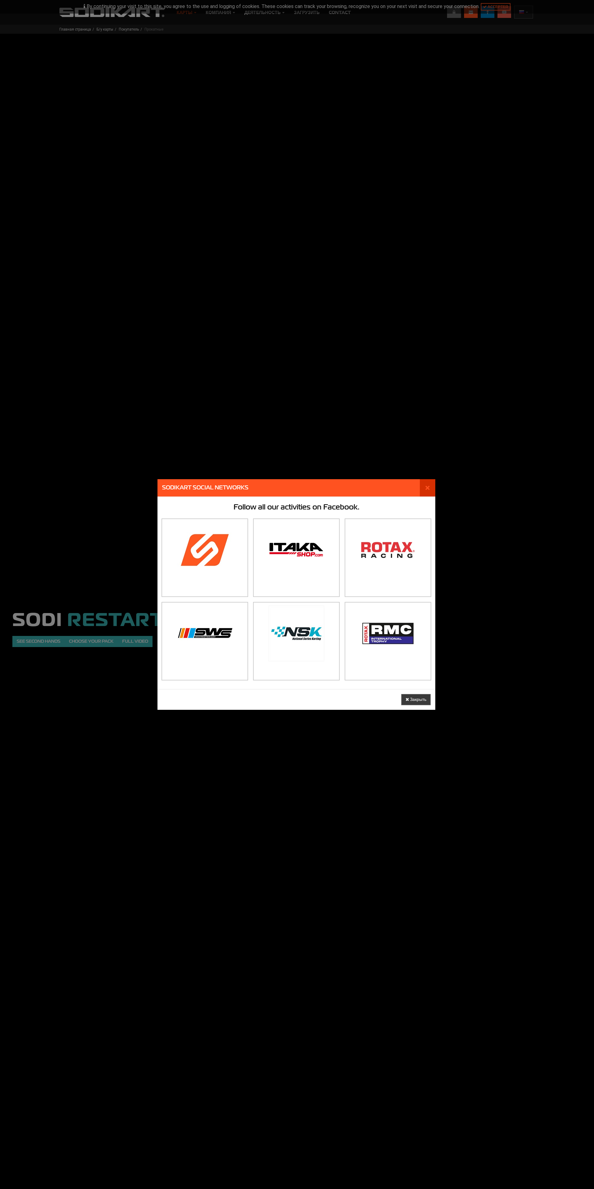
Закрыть (417, 699)
